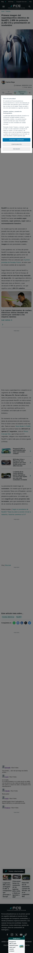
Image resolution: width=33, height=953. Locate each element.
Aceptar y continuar (16, 139)
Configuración (16, 144)
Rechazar (16, 149)
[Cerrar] (24, 936)
